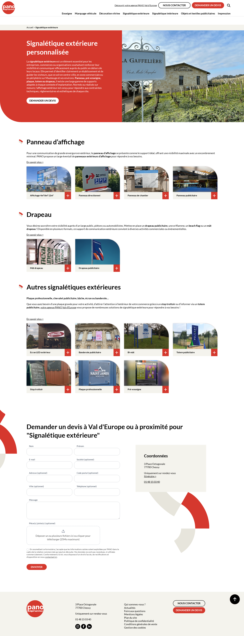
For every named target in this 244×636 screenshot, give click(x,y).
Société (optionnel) (85, 459)
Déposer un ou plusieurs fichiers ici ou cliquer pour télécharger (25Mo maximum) (63, 537)
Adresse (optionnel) (38, 473)
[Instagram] (77, 626)
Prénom (80, 446)
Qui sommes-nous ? (134, 604)
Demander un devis (208, 5)
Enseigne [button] (67, 13)
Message (33, 500)
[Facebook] (83, 626)
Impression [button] (224, 13)
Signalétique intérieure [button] (165, 13)
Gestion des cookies (135, 627)
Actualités (129, 607)
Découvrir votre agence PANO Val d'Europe (136, 5)
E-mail (32, 459)
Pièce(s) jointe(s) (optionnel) (42, 523)
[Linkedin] (89, 626)
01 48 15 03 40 (152, 481)
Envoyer (37, 567)
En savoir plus (34, 162)
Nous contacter (174, 5)
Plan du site (130, 617)
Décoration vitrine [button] (109, 13)
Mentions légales (133, 614)
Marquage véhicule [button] (85, 13)
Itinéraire (149, 476)
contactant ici (51, 557)
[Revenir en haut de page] (235, 599)
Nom (31, 446)
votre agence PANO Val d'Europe (58, 307)
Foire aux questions (134, 611)
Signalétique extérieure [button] (136, 13)
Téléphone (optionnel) (87, 486)
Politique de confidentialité (139, 620)
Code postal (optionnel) (87, 473)
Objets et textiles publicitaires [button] (198, 13)
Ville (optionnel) (36, 486)
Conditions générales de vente (140, 624)
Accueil (30, 27)
